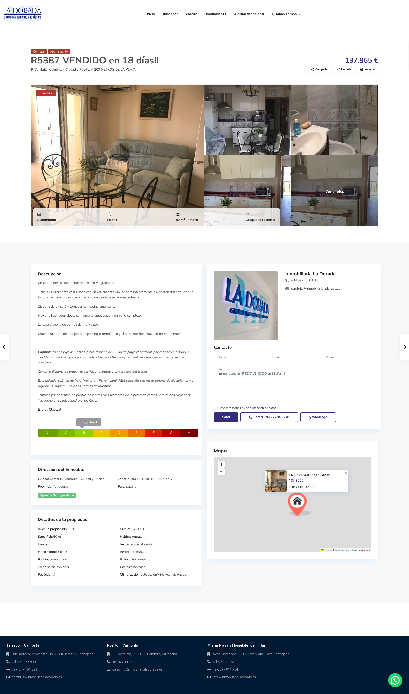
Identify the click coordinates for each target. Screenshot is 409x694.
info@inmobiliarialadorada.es (234, 677)
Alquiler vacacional (249, 14)
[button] (299, 504)
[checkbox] (216, 408)
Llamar (271, 417)
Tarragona (60, 486)
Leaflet (328, 550)
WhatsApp (319, 417)
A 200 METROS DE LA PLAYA (113, 69)
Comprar (39, 51)
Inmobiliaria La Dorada (310, 274)
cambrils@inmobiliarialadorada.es (315, 288)
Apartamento (59, 51)
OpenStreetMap (346, 550)
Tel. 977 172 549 (225, 662)
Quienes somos (284, 14)
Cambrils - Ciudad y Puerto (69, 69)
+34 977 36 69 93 (304, 280)
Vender (191, 14)
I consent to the (247, 408)
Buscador (170, 14)
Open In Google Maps (56, 495)
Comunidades (215, 14)
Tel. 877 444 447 (124, 662)
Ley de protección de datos (258, 408)
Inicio (150, 14)
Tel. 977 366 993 (24, 662)
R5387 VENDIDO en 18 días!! (309, 475)
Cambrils (41, 69)
